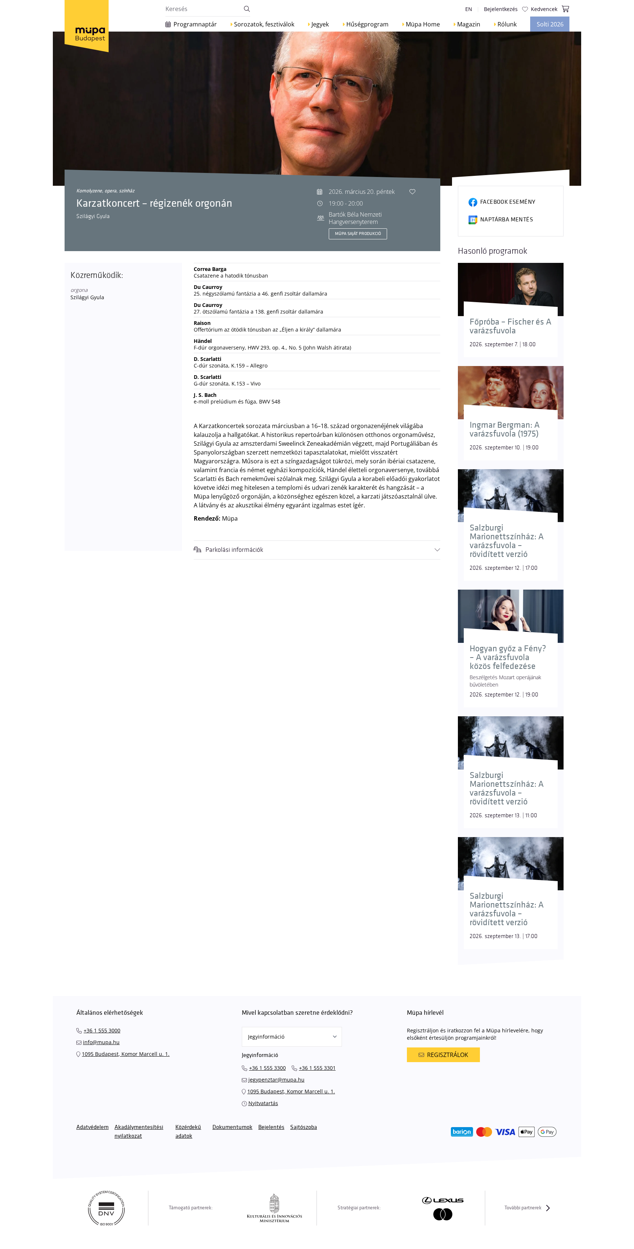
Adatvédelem (92, 1127)
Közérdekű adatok (188, 1132)
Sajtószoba (303, 1127)
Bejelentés (271, 1127)
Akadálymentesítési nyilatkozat (138, 1132)
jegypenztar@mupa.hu (276, 1079)
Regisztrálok (447, 1055)
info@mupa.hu (101, 1042)
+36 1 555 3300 (267, 1067)
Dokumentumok (232, 1127)
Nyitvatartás (263, 1103)
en (468, 9)
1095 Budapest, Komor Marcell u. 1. (126, 1053)
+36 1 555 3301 (317, 1067)
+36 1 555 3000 (102, 1030)
